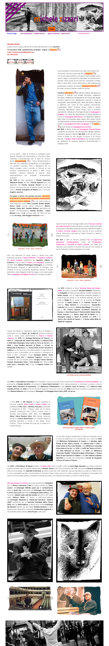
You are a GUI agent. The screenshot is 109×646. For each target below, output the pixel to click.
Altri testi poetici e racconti (17, 483)
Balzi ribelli (28, 404)
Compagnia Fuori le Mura (81, 127)
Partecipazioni (27, 33)
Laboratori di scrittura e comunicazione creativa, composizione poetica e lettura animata (30, 198)
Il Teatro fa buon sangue (66, 231)
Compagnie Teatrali (89, 86)
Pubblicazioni (39, 33)
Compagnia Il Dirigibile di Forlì (22, 274)
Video (51, 29)
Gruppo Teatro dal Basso (75, 139)
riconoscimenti (20, 161)
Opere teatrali (54, 33)
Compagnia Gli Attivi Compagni (76, 124)
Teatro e (43, 336)
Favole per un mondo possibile (86, 382)
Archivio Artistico (84, 33)
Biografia (53, 50)
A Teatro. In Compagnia (34, 262)
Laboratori (69, 93)
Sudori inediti (41, 404)
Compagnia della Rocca (73, 117)
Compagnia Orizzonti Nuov (89, 129)
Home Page (12, 33)
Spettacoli (65, 33)
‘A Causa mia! (45, 466)
